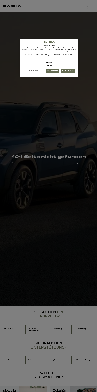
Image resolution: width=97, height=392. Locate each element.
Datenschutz (49, 65)
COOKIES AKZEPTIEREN (68, 70)
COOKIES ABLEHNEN (52, 70)
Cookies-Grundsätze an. (61, 59)
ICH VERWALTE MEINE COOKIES (33, 71)
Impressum (49, 62)
